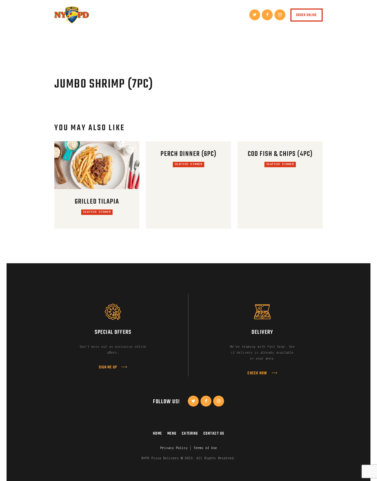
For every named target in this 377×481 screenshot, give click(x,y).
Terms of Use (205, 448)
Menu (172, 433)
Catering (190, 433)
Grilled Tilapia (97, 201)
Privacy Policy (174, 448)
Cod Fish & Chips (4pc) (280, 154)
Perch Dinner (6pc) (188, 154)
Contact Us (213, 433)
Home (157, 433)
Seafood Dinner (97, 212)
